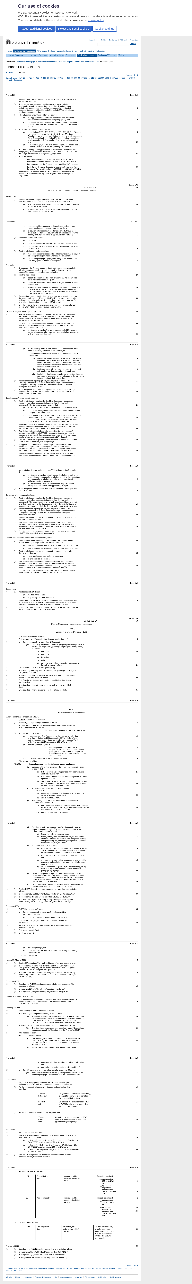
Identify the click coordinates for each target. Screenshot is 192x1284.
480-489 (70, 78)
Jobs (55, 1277)
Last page (18, 80)
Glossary (18, 1277)
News (114, 55)
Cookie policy (102, 1277)
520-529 (97, 78)
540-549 (111, 78)
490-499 (77, 78)
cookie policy (96, 20)
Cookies (103, 40)
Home (9, 51)
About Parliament (65, 51)
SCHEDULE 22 (11, 72)
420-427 (29, 78)
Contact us (134, 40)
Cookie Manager (115, 1277)
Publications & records (87, 55)
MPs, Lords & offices (46, 51)
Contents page (11, 78)
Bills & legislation (56, 55)
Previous (129, 75)
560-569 (125, 78)
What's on (43, 55)
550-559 (118, 78)
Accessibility (93, 40)
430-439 (35, 78)
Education (100, 51)
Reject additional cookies (73, 28)
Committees (70, 55)
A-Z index (9, 1277)
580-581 (9, 80)
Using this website (66, 1277)
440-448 (42, 78)
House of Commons (15, 55)
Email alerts (113, 40)
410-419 (22, 78)
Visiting (91, 51)
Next (136, 75)
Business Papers (66, 62)
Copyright (78, 1277)
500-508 (84, 78)
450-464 (49, 78)
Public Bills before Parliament (87, 62)
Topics (121, 55)
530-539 (104, 78)
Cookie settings (104, 28)
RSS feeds (123, 40)
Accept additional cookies (36, 28)
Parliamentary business (24, 51)
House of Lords (31, 55)
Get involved (80, 51)
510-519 (91, 78)
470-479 (63, 78)
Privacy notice (90, 1277)
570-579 (132, 78)
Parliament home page (26, 62)
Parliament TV (104, 55)
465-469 (56, 78)
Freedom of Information (43, 1277)
